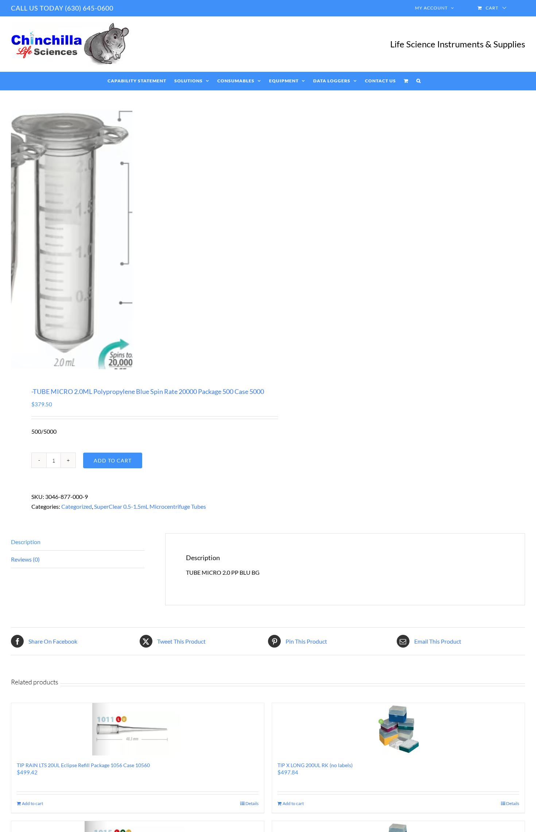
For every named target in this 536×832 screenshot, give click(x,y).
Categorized (76, 506)
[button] (418, 81)
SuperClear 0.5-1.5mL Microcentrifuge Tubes (150, 506)
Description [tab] (25, 541)
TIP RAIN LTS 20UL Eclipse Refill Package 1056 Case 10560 (83, 765)
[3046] (134, 239)
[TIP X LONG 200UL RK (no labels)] (398, 729)
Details (252, 803)
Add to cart (113, 460)
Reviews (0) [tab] (25, 559)
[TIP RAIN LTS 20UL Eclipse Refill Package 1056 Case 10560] (137, 729)
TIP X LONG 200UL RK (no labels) (315, 765)
